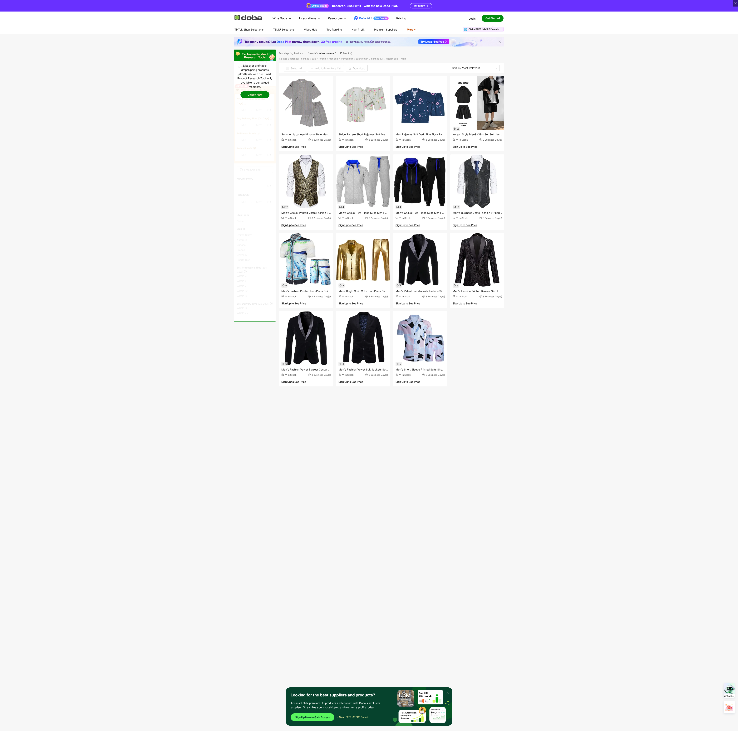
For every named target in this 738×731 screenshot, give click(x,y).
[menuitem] (248, 29)
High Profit (358, 29)
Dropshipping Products (291, 53)
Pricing (401, 18)
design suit (392, 58)
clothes (305, 58)
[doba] (248, 17)
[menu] (330, 29)
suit (314, 58)
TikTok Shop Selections (248, 29)
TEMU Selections (283, 29)
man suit (333, 58)
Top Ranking (334, 29)
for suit (322, 58)
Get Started (492, 18)
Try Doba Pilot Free (432, 41)
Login (472, 18)
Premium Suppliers (385, 29)
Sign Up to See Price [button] (293, 146)
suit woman (362, 58)
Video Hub (310, 29)
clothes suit (377, 58)
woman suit (347, 58)
